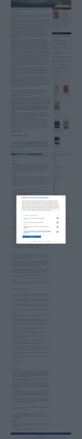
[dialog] (41, 219)
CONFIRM (31, 236)
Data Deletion (34, 241)
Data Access (41, 241)
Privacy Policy (48, 241)
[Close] (63, 198)
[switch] (57, 218)
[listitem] (41, 215)
